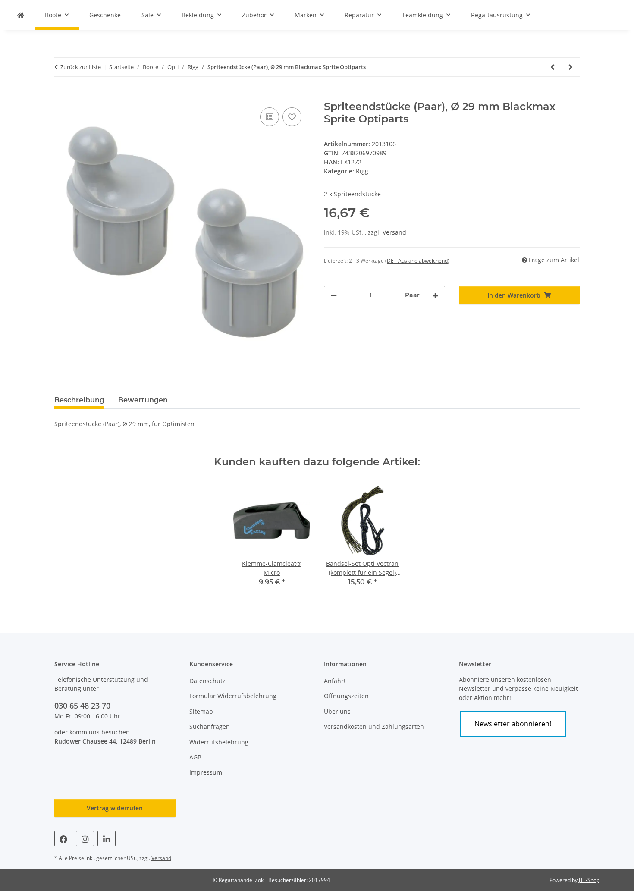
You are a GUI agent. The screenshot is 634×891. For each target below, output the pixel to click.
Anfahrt (335, 681)
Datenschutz (207, 681)
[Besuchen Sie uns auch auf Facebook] (63, 838)
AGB (195, 757)
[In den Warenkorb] (61, 95)
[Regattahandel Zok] (21, 15)
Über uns (337, 711)
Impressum (205, 772)
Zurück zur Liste (80, 67)
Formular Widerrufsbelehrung (232, 696)
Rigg (362, 171)
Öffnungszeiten (346, 696)
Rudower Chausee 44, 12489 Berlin (105, 741)
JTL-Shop (589, 880)
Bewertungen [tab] (143, 400)
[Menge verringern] (333, 295)
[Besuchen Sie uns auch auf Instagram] (85, 838)
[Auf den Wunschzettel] (291, 116)
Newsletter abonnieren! (512, 723)
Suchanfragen (209, 726)
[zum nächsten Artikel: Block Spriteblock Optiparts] (571, 67)
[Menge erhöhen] (435, 295)
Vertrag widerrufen (115, 808)
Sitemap (201, 711)
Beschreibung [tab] (79, 400)
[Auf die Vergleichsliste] (269, 116)
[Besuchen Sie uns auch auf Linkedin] (106, 838)
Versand (394, 232)
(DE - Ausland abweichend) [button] (417, 260)
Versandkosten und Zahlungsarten (374, 726)
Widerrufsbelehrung (218, 742)
